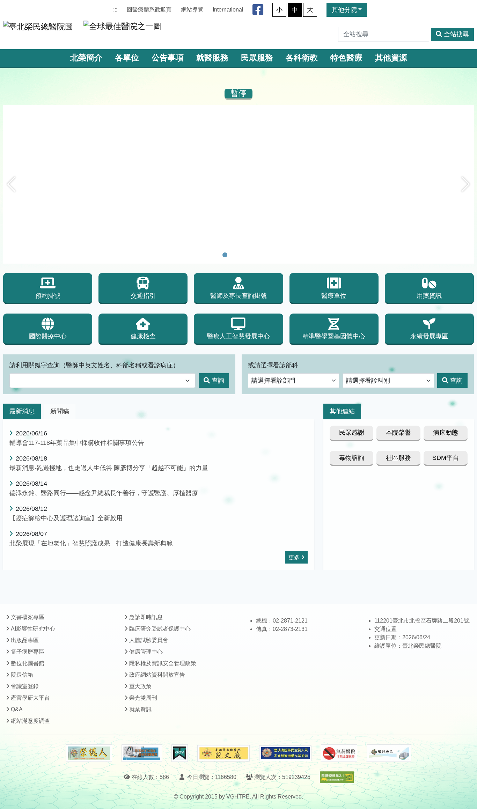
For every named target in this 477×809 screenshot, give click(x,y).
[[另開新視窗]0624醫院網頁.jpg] (238, 110)
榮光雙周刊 (143, 698)
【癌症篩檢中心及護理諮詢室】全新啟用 (66, 518)
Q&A (17, 709)
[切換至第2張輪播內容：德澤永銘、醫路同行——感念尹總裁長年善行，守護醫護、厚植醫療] (234, 254)
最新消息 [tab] (22, 411)
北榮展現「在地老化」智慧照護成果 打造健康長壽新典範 (91, 543)
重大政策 (140, 686)
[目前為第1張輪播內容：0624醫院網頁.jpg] (224, 254)
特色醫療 (346, 57)
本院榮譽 (398, 432)
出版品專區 (25, 640)
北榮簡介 (86, 57)
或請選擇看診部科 (273, 365)
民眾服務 (257, 57)
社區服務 (398, 457)
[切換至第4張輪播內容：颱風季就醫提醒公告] (252, 254)
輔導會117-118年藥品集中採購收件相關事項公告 (76, 442)
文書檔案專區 (27, 617)
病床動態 (445, 432)
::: (115, 10)
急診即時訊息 (146, 617)
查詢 (218, 380)
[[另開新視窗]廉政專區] (389, 753)
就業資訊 (140, 709)
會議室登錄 (25, 686)
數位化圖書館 (27, 663)
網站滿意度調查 (30, 721)
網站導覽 (192, 10)
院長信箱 (22, 675)
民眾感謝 (351, 432)
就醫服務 (212, 57)
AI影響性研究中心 (33, 629)
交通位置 (385, 629)
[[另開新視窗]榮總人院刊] (89, 753)
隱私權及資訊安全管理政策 (162, 663)
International (228, 10)
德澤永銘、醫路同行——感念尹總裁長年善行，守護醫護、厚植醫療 (103, 493)
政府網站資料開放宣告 (157, 675)
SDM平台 (445, 457)
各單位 (127, 57)
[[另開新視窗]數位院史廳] (223, 753)
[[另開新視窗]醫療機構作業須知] (285, 753)
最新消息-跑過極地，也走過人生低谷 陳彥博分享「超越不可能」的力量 (108, 467)
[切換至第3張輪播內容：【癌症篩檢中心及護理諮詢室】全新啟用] (243, 254)
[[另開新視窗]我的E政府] (179, 753)
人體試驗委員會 (148, 640)
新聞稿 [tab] (59, 411)
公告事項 (168, 57)
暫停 (238, 93)
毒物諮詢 (351, 457)
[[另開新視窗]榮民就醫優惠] (142, 753)
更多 (294, 557)
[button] (11, 184)
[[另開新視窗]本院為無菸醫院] (339, 753)
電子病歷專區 (27, 652)
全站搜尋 (456, 34)
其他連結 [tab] (342, 411)
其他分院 (344, 9)
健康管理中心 (146, 652)
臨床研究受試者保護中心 (160, 629)
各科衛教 (302, 57)
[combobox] (102, 380)
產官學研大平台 (30, 698)
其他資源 (391, 57)
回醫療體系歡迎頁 (149, 10)
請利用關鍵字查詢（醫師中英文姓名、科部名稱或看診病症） (94, 365)
